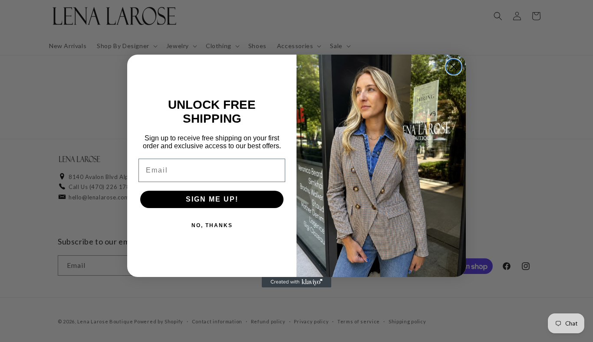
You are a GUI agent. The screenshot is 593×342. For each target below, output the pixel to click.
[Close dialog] (453, 67)
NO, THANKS (212, 225)
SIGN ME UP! (212, 199)
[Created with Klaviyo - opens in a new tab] (296, 282)
